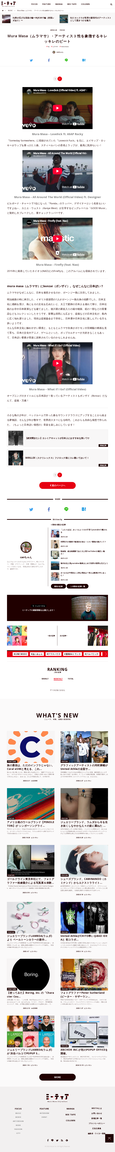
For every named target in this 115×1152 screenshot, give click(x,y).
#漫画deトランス (72, 654)
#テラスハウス (53, 654)
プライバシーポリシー (97, 1123)
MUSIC (10, 10)
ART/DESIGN (18, 1121)
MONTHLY (58, 679)
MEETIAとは (97, 1108)
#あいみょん (37, 654)
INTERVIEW (44, 1113)
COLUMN (85, 4)
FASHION (18, 1129)
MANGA (59, 4)
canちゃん (59, 52)
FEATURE (46, 4)
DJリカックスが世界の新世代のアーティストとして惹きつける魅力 (90, 19)
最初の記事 (58, 586)
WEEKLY (45, 679)
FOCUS (34, 4)
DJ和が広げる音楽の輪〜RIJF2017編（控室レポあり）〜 (33, 19)
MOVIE (18, 1117)
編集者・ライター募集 (97, 1133)
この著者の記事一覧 (77, 586)
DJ (48, 46)
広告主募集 (96, 1128)
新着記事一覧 (96, 1118)
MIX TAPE (72, 4)
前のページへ (58, 485)
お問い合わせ (96, 1113)
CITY (18, 1133)
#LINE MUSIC (20, 654)
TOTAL (70, 679)
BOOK (18, 1125)
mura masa (65, 46)
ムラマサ (55, 46)
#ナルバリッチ (91, 654)
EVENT (44, 1117)
